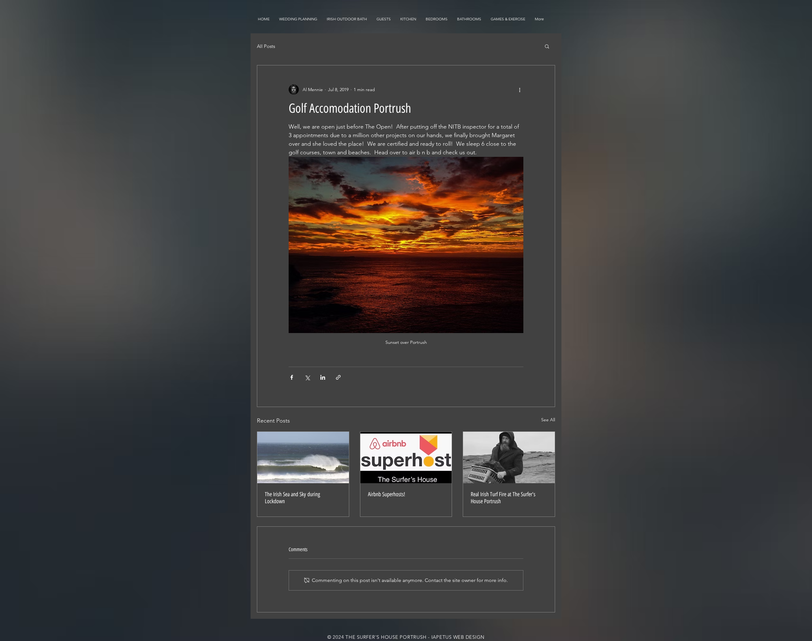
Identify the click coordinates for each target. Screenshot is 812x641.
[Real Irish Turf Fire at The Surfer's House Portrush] (509, 457)
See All (548, 420)
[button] (547, 46)
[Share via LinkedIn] (323, 377)
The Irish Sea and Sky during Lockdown (292, 498)
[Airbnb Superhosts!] (406, 457)
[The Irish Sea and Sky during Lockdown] (303, 457)
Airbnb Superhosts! (386, 494)
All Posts (266, 46)
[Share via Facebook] (292, 377)
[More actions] (519, 89)
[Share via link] (338, 377)
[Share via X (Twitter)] (307, 377)
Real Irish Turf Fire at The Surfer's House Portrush (503, 498)
